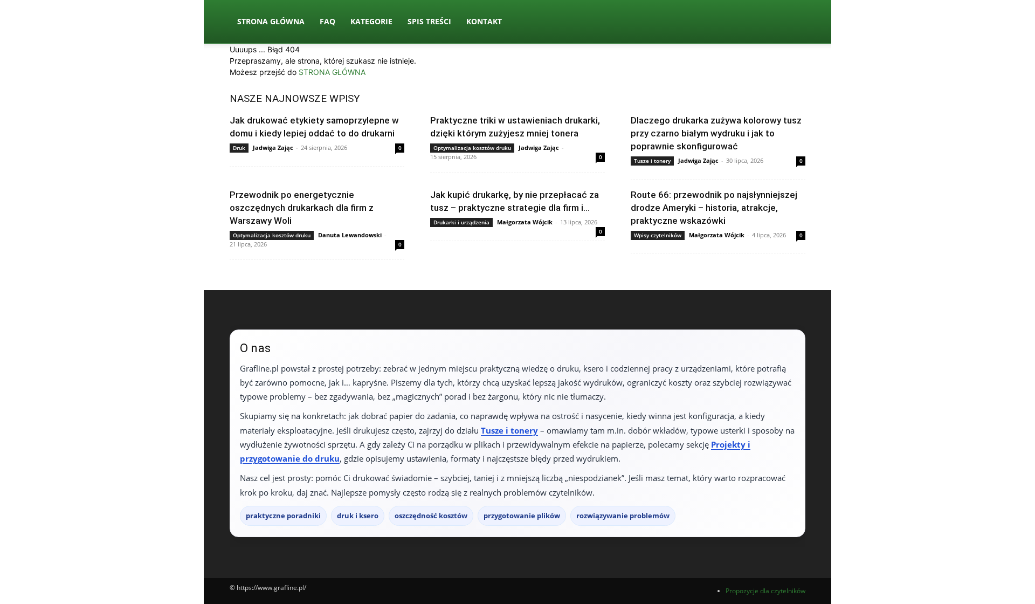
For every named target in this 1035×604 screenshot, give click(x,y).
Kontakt (484, 21)
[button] (792, 22)
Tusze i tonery (652, 160)
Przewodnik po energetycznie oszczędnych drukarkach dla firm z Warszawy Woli (302, 207)
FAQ (327, 21)
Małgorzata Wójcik (525, 222)
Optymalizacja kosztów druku (472, 148)
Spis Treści (429, 21)
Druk (239, 148)
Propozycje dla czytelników (765, 590)
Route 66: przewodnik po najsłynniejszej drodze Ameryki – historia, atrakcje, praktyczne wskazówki (714, 207)
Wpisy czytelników (657, 235)
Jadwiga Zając (273, 147)
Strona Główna (271, 21)
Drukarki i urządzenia (461, 222)
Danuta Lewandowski (350, 235)
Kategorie (371, 21)
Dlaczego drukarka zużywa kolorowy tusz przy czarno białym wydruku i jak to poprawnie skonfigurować (716, 133)
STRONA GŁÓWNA (332, 72)
